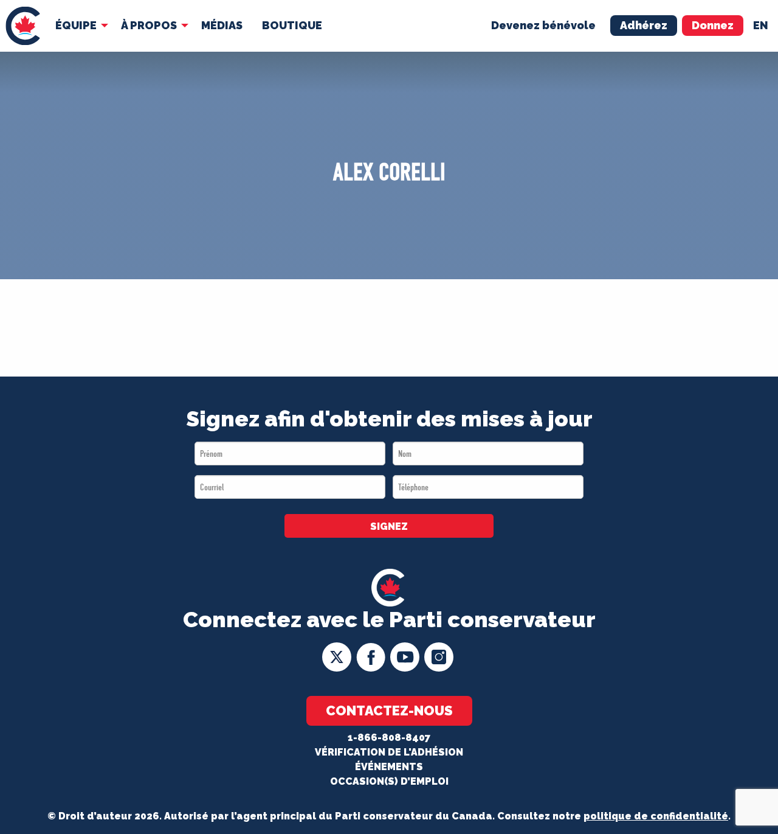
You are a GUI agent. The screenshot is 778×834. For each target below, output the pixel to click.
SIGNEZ (389, 526)
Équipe (76, 25)
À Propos (149, 25)
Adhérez (643, 25)
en (760, 25)
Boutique (292, 25)
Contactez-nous (389, 710)
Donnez (713, 25)
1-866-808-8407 (389, 737)
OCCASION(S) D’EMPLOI (389, 781)
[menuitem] (23, 26)
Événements (389, 767)
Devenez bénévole (543, 25)
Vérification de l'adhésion (389, 752)
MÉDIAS (222, 25)
